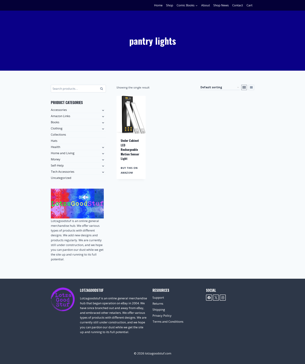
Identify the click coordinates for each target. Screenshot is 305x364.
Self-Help (57, 165)
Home (158, 5)
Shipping (158, 309)
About (205, 5)
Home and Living (62, 153)
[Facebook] (209, 298)
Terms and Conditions (167, 321)
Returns (157, 303)
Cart (249, 5)
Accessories (59, 110)
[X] (216, 298)
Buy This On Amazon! (129, 170)
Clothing (56, 128)
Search (102, 89)
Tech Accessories (62, 172)
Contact (237, 5)
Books (55, 122)
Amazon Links (60, 116)
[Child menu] (103, 110)
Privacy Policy (162, 315)
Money (55, 159)
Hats (54, 141)
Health (55, 147)
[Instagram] (223, 298)
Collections (58, 134)
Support (158, 297)
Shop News (221, 5)
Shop (169, 5)
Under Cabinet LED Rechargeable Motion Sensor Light (130, 149)
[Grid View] (244, 87)
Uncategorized (61, 178)
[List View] (251, 87)
